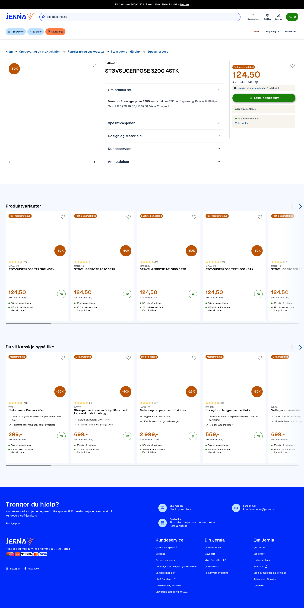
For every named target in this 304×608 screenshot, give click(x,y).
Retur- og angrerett (166, 560)
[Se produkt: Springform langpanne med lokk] (234, 407)
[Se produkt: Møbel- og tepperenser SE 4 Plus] (168, 407)
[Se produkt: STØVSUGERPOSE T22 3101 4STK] (37, 266)
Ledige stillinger (262, 560)
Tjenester (259, 585)
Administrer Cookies (265, 579)
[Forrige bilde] (9, 162)
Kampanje (57, 31)
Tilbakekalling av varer (168, 585)
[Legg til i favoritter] (292, 66)
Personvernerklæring (216, 573)
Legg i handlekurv (266, 98)
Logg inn (242, 88)
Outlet (255, 31)
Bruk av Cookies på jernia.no (270, 573)
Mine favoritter (213, 560)
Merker (37, 31)
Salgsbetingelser (165, 573)
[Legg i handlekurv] (61, 294)
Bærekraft (259, 554)
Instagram (15, 568)
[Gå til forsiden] (20, 17)
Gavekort (290, 31)
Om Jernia (259, 547)
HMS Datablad (164, 579)
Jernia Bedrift (212, 566)
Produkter (18, 31)
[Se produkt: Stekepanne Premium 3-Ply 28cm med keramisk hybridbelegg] (102, 407)
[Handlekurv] (292, 17)
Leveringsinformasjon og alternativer (176, 566)
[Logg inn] (279, 17)
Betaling (160, 554)
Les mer (184, 4)
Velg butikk (241, 123)
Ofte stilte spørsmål (167, 547)
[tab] (19, 162)
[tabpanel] (52, 107)
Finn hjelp (11, 523)
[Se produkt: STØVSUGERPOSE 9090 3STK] (102, 266)
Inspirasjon (272, 31)
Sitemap (258, 566)
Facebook (33, 568)
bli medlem (257, 88)
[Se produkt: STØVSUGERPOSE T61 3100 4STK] (168, 266)
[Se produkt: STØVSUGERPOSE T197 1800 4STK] (234, 266)
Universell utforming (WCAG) (172, 592)
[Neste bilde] (94, 162)
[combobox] (143, 17)
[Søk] (43, 17)
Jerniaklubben (213, 547)
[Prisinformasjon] (256, 82)
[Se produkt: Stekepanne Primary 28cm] (37, 407)
